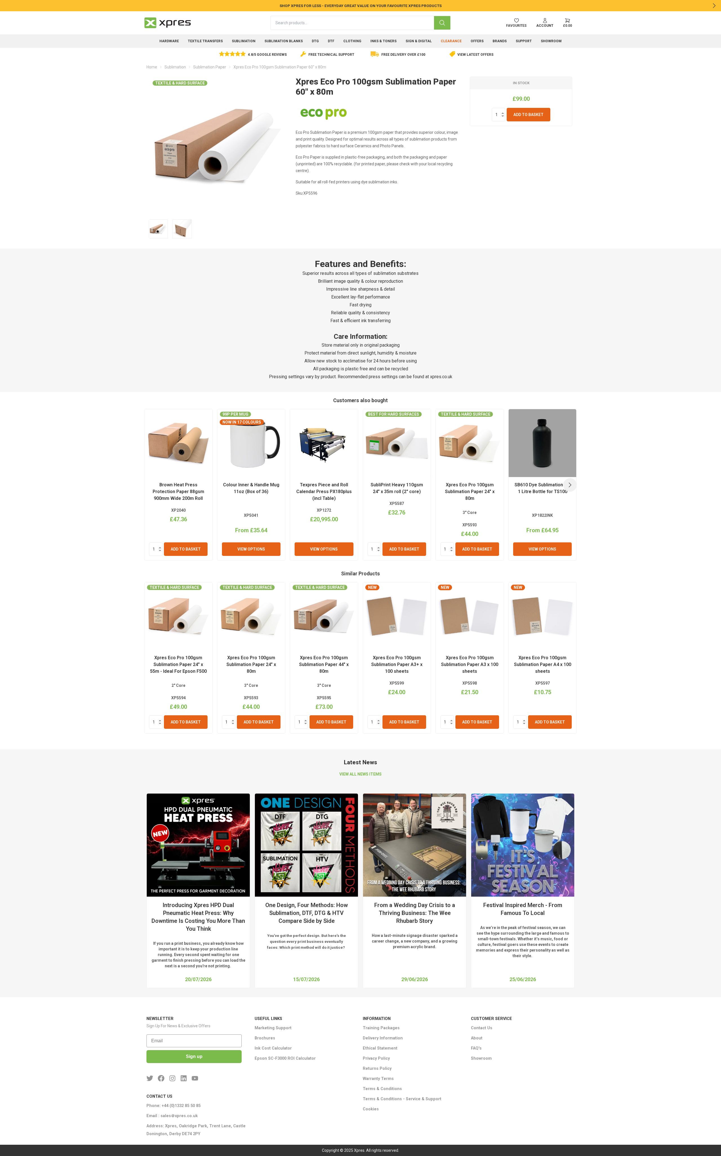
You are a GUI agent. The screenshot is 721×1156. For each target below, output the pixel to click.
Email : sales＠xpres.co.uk (172, 1115)
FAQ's (476, 1048)
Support (524, 41)
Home (151, 67)
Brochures (265, 1038)
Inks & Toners (383, 41)
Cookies (371, 1109)
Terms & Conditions (382, 1088)
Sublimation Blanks (283, 41)
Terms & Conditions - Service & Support (402, 1099)
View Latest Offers (475, 55)
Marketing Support (273, 1028)
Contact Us (481, 1028)
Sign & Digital (419, 41)
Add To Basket (528, 114)
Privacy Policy (376, 1058)
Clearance (451, 41)
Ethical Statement (380, 1048)
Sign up (194, 1056)
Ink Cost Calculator (273, 1048)
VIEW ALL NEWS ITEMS (360, 774)
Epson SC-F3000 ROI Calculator (285, 1058)
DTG (315, 41)
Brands (500, 41)
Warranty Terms (378, 1078)
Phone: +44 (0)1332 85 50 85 (173, 1105)
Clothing (352, 41)
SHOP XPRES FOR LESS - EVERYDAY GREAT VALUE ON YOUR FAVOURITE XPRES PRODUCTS (361, 5)
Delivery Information (383, 1038)
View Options (251, 549)
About (476, 1038)
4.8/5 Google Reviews (267, 55)
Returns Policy (377, 1068)
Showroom (551, 41)
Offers (477, 41)
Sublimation (243, 41)
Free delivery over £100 (403, 55)
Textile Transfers (205, 41)
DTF (331, 41)
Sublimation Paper (209, 67)
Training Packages (381, 1028)
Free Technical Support (331, 55)
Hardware (169, 41)
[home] (167, 22)
